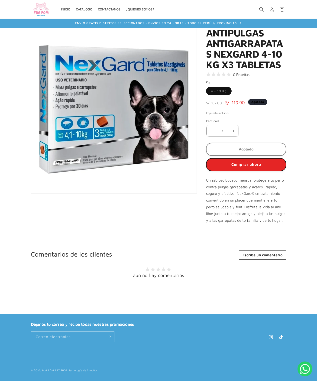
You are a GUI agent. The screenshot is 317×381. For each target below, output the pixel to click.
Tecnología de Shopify (83, 370)
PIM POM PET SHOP (55, 370)
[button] (261, 9)
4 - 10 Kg (221, 92)
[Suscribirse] (109, 336)
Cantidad (212, 121)
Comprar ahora (246, 164)
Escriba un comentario (262, 255)
